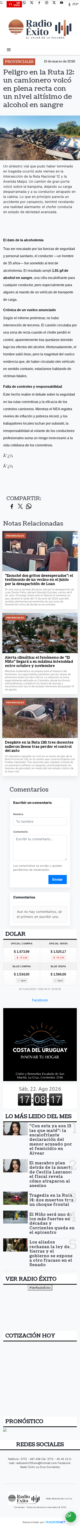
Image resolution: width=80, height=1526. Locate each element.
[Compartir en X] (20, 506)
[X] (33, 4)
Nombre (18, 814)
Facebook (40, 1000)
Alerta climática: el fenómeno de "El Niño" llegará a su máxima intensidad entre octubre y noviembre (39, 662)
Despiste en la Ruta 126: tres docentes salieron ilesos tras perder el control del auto (39, 747)
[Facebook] (40, 4)
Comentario (20, 831)
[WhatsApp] (25, 4)
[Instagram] (48, 4)
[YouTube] (63, 4)
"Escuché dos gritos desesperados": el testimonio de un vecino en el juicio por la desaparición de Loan (39, 580)
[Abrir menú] (8, 49)
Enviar (57, 879)
